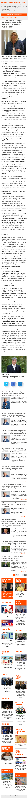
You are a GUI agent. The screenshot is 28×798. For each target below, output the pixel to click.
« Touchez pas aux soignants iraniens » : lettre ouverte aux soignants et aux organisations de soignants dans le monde (21, 720)
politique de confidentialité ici (8, 10)
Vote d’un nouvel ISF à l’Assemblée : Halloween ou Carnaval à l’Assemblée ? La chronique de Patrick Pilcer (13, 450)
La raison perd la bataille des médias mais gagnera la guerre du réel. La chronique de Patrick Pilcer (12, 468)
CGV (21, 795)
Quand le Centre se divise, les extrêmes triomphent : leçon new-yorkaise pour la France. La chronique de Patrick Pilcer (13, 432)
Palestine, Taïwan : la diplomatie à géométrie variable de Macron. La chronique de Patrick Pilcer (12, 558)
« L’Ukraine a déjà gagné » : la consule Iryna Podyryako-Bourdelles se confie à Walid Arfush (7, 595)
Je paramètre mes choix (11, 17)
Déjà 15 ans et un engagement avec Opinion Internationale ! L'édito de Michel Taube (7, 643)
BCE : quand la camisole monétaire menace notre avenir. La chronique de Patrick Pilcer (13, 504)
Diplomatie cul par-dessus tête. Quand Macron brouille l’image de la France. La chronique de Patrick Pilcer (13, 543)
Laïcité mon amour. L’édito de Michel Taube (7, 615)
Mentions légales (16, 795)
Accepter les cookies (14, 14)
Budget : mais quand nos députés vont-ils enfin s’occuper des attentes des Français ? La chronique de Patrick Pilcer (14, 415)
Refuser (3, 17)
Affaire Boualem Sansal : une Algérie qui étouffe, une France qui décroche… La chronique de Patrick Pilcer (13, 393)
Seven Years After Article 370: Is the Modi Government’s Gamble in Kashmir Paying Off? (7, 784)
